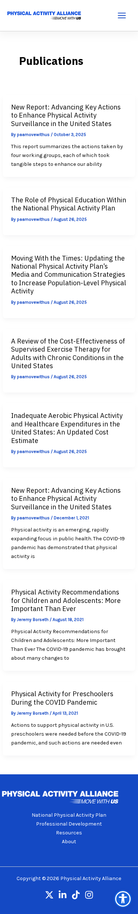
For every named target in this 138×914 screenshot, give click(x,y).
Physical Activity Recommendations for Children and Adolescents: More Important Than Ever (66, 600)
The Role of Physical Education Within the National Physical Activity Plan (68, 203)
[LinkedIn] (62, 894)
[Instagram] (89, 894)
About (69, 841)
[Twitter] (49, 894)
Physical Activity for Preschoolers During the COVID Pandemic (62, 697)
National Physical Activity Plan (69, 815)
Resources (69, 833)
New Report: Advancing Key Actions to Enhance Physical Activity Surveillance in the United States (66, 115)
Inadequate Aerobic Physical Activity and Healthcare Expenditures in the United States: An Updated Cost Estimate (67, 427)
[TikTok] (75, 894)
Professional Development (69, 824)
